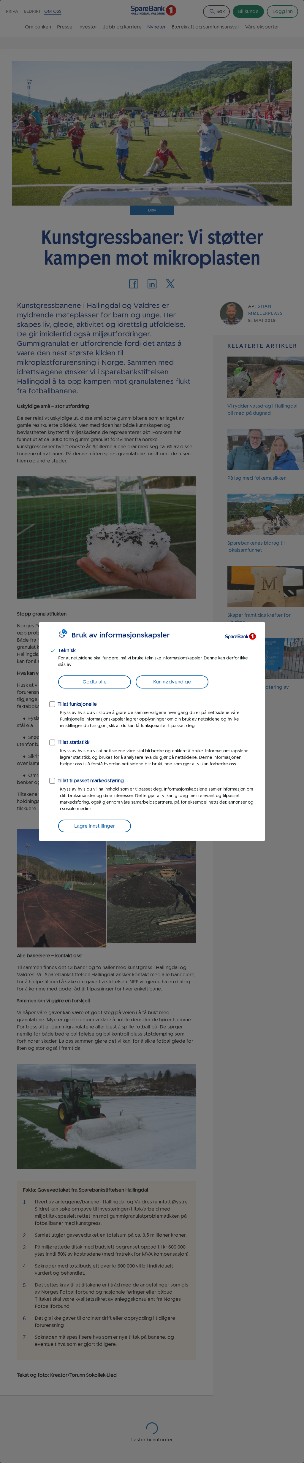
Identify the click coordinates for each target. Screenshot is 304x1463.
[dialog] (152, 731)
